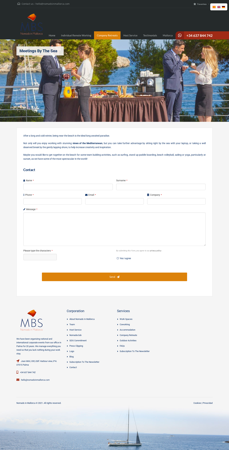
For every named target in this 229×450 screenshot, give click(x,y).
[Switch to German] (223, 7)
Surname (121, 180)
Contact (73, 367)
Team (72, 324)
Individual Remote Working (76, 35)
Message (31, 209)
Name (30, 180)
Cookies (197, 403)
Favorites (202, 4)
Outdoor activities (128, 340)
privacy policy (156, 251)
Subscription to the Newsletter (84, 362)
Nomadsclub (75, 335)
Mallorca (168, 35)
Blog (71, 356)
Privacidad (208, 403)
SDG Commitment (78, 340)
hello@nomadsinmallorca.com (53, 3)
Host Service (130, 35)
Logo (71, 351)
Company (156, 195)
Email (92, 195)
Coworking (125, 324)
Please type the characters (38, 250)
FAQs (122, 346)
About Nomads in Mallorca (82, 319)
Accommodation (127, 330)
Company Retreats (107, 35)
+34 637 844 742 (199, 35)
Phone (29, 195)
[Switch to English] (218, 7)
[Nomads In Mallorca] (31, 26)
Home (52, 35)
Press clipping (76, 346)
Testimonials (150, 35)
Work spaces (126, 319)
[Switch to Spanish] (214, 7)
